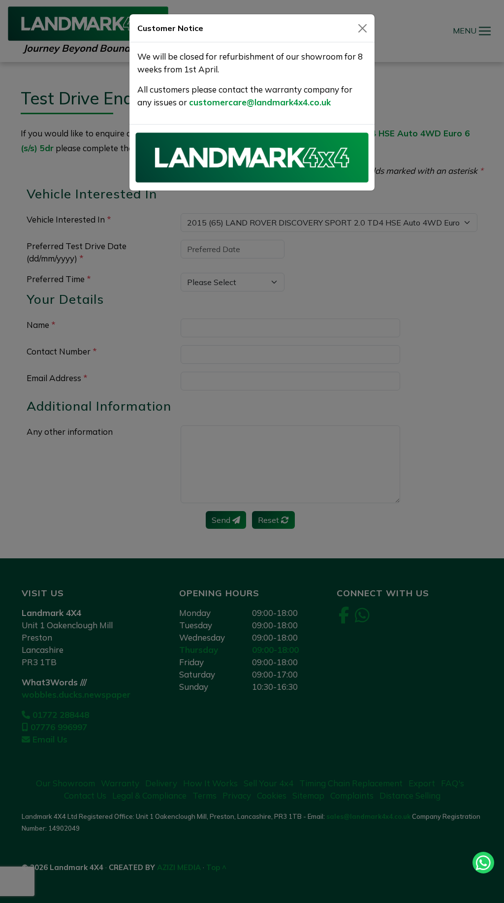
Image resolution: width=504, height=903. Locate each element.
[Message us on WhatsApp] (483, 862)
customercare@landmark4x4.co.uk (260, 102)
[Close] (362, 28)
